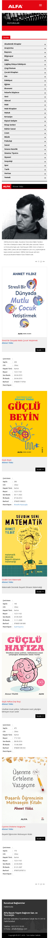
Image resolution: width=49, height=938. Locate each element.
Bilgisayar (8, 56)
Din (5, 76)
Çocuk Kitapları (11, 72)
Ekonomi (8, 88)
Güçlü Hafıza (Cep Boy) (11, 701)
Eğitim (7, 84)
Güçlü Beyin (6, 460)
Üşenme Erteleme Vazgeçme (13, 826)
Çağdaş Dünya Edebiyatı (15, 64)
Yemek (7, 177)
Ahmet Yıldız (7, 343)
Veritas (7, 173)
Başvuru (8, 52)
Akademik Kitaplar (12, 44)
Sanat (7, 145)
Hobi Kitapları (10, 108)
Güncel (7, 100)
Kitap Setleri (10, 125)
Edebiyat (8, 80)
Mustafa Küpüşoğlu (21, 504)
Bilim (6, 60)
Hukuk (7, 112)
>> (44, 261)
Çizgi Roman (10, 68)
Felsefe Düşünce (11, 92)
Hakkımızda (8, 907)
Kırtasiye (8, 116)
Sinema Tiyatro (11, 153)
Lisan (6, 133)
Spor (6, 165)
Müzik (7, 137)
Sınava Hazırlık (11, 149)
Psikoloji (8, 141)
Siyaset (7, 157)
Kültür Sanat (10, 129)
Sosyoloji (8, 161)
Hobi (6, 104)
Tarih (6, 169)
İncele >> (40, 350)
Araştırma (8, 48)
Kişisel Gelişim (10, 121)
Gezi (6, 96)
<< (36, 261)
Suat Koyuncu (19, 627)
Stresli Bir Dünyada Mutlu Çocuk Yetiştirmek (20, 340)
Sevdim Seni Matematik (11, 579)
